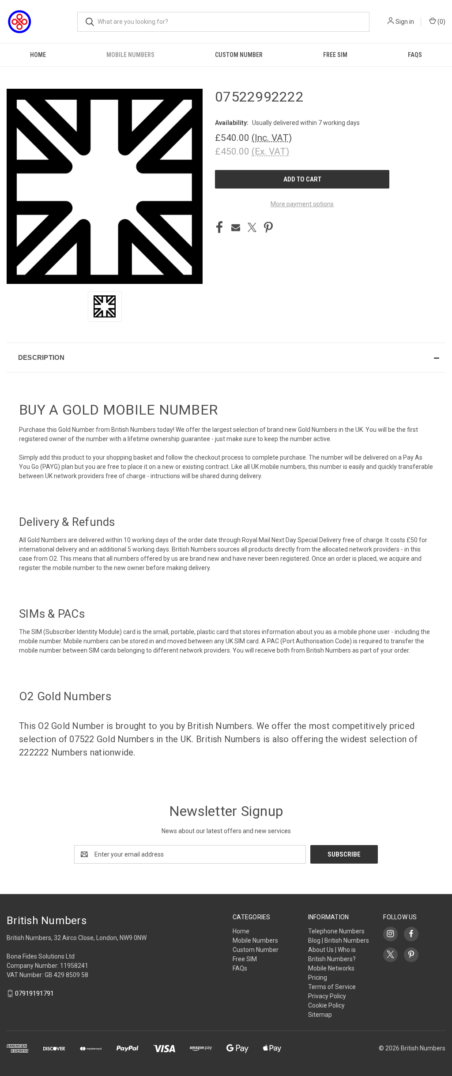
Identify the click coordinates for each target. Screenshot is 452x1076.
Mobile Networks (331, 968)
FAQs (415, 54)
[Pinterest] (268, 227)
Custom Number (239, 54)
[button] (226, 358)
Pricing (317, 977)
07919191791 (34, 993)
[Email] (235, 227)
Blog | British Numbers (338, 940)
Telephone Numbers (336, 931)
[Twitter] (252, 227)
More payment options (302, 204)
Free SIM (335, 54)
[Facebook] (219, 227)
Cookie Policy (326, 1005)
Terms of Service (332, 986)
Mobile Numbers (130, 54)
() (440, 21)
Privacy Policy (327, 996)
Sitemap (320, 1014)
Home (38, 54)
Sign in (405, 21)
